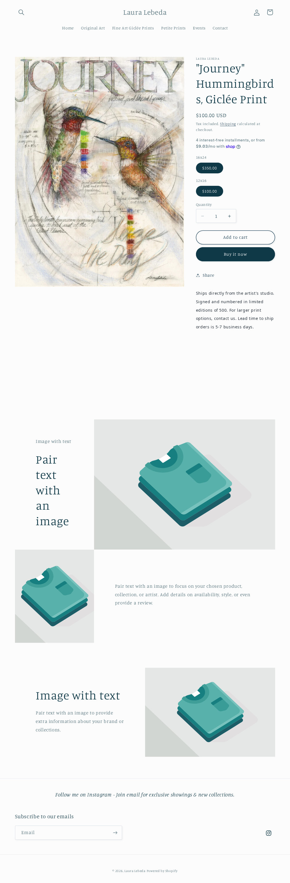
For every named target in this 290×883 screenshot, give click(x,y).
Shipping (228, 124)
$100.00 (209, 191)
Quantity (204, 204)
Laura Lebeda (135, 871)
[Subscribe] (114, 832)
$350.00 (209, 167)
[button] (21, 12)
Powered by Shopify (162, 871)
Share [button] (208, 275)
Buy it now (235, 254)
